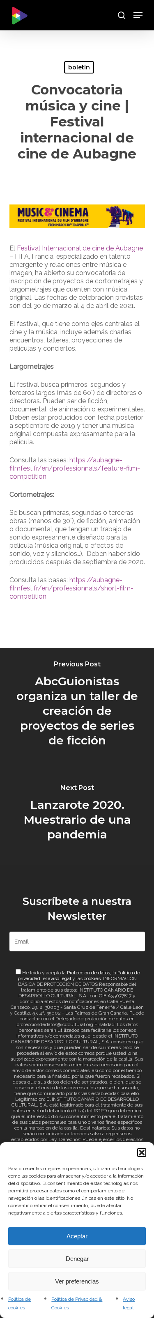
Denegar (77, 1258)
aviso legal (59, 978)
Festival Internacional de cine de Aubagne (80, 248)
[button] (142, 1152)
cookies (92, 978)
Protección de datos (88, 973)
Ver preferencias (77, 1281)
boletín (79, 67)
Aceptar (77, 1236)
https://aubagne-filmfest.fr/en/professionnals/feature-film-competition (74, 468)
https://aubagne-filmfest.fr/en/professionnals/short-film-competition (71, 588)
